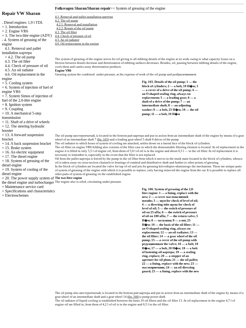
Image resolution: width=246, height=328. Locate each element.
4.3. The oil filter (17, 61)
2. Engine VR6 (16, 31)
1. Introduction (16, 27)
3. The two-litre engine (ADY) (28, 35)
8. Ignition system (18, 105)
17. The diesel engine (21, 156)
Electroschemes (17, 195)
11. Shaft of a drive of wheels (27, 122)
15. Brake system (18, 148)
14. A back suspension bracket (28, 143)
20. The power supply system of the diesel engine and (28, 180)
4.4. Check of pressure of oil (26, 66)
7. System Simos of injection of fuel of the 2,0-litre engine (27, 98)
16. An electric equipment (24, 152)
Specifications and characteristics (30, 191)
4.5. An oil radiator (19, 70)
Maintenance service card (24, 187)
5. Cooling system (18, 83)
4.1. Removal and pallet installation (21, 50)
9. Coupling (14, 109)
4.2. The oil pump (21, 57)
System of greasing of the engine (140, 8)
